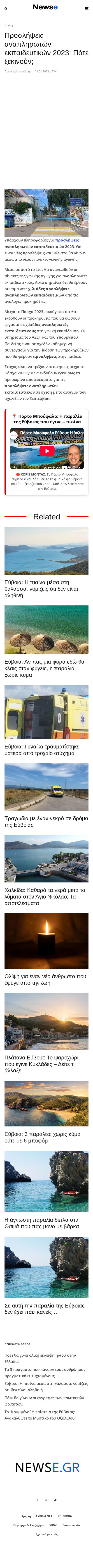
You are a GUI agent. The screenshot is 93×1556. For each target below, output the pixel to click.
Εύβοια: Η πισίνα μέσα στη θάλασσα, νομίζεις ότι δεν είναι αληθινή (41, 588)
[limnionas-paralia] (46, 1103)
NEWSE (9, 26)
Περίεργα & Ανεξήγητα (28, 1525)
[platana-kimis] (46, 1021)
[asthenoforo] (46, 712)
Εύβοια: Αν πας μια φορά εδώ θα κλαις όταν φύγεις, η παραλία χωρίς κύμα (44, 668)
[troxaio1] (46, 787)
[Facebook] (37, 1500)
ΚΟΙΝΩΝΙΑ (65, 1516)
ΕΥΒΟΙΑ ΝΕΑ (44, 1516)
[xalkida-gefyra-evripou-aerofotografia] (46, 858)
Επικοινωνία (71, 1525)
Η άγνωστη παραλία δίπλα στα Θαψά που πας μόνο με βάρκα (42, 1223)
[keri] (46, 940)
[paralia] (46, 551)
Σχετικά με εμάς (47, 1534)
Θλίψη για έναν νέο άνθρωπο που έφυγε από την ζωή (45, 979)
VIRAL (53, 1525)
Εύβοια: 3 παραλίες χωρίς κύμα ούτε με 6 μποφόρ (43, 1137)
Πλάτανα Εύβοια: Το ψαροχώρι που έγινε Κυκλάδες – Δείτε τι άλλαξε (41, 1064)
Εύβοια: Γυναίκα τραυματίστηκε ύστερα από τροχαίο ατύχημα (42, 749)
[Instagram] (46, 1500)
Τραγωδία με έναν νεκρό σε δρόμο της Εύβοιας (46, 821)
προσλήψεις (67, 240)
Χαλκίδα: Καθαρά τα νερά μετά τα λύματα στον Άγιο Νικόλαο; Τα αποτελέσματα (45, 896)
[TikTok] (55, 1500)
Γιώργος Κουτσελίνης (18, 71)
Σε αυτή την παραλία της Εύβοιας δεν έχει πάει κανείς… (45, 1309)
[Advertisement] (46, 138)
